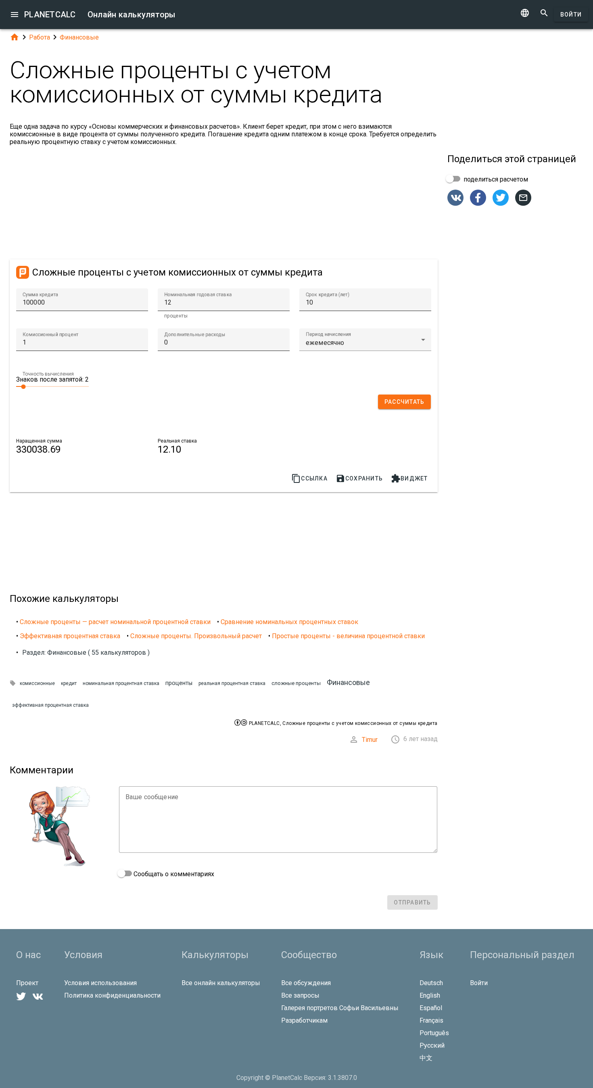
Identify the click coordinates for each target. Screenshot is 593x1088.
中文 (426, 1058)
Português (434, 1033)
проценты (178, 683)
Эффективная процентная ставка (70, 636)
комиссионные (37, 683)
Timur (370, 739)
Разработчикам (304, 1020)
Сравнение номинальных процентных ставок (289, 622)
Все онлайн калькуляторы (221, 983)
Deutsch (431, 983)
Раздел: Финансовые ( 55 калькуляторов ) (86, 652)
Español (431, 1008)
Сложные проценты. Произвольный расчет (196, 636)
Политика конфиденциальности (112, 995)
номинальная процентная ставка (121, 683)
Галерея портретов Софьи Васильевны (340, 1008)
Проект (27, 983)
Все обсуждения (306, 983)
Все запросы (300, 995)
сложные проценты (296, 683)
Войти (571, 14)
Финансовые (79, 37)
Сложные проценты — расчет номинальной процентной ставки (115, 622)
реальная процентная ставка (231, 683)
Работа (39, 37)
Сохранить (359, 478)
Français (431, 1020)
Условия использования (100, 983)
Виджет (409, 478)
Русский (432, 1045)
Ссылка (309, 478)
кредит (69, 683)
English (430, 995)
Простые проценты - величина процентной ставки (348, 636)
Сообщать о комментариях (173, 874)
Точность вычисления (48, 374)
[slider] (52, 386)
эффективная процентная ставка (50, 705)
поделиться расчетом (495, 179)
